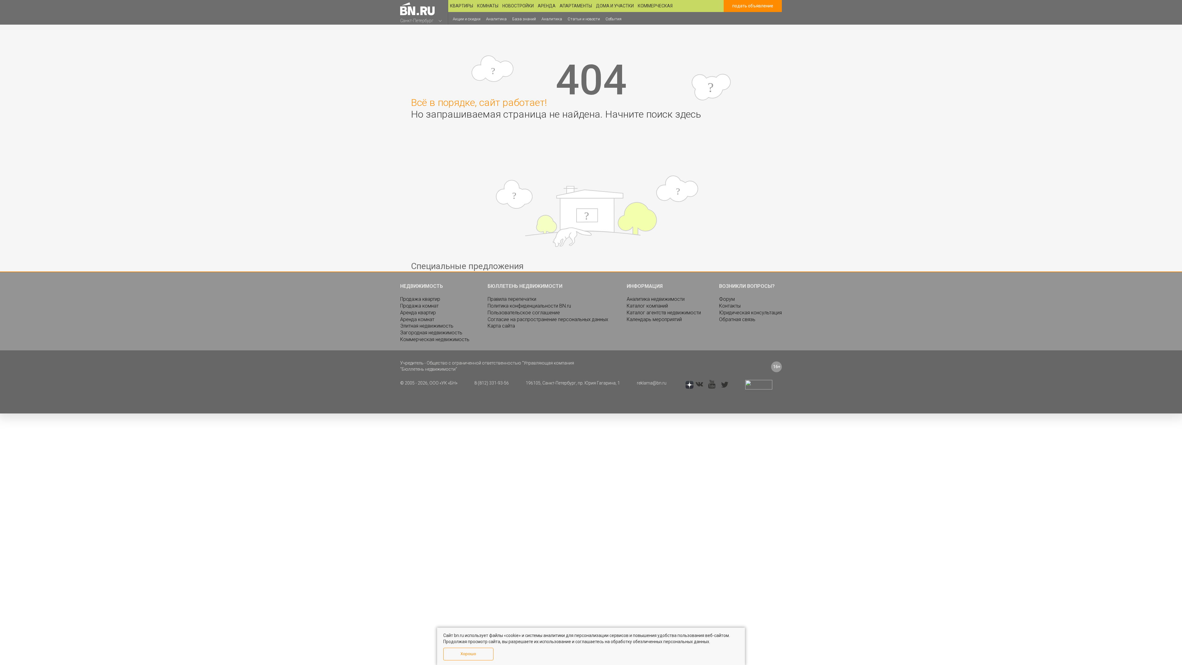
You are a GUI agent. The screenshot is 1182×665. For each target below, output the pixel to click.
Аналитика (498, 19)
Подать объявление (752, 5)
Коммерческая (655, 5)
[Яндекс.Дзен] (689, 385)
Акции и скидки (467, 19)
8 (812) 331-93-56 (491, 383)
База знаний (525, 19)
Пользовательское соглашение (524, 313)
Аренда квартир (418, 313)
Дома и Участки (615, 5)
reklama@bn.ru (651, 383)
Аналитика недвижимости (656, 299)
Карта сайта (501, 326)
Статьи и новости (585, 19)
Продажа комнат (419, 306)
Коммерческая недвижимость (434, 339)
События (615, 19)
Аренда (547, 5)
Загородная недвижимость (431, 333)
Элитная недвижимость (426, 326)
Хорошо (468, 653)
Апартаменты (576, 5)
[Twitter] (724, 385)
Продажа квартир (420, 299)
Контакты (730, 306)
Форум (727, 299)
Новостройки (518, 5)
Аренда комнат (417, 319)
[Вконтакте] (699, 385)
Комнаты (487, 5)
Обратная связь (737, 319)
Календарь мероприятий (654, 319)
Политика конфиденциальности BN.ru (529, 306)
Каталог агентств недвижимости (664, 313)
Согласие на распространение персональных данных (548, 319)
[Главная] (417, 9)
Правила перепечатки (512, 299)
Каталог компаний (647, 306)
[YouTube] (711, 384)
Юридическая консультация (750, 313)
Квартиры (461, 5)
